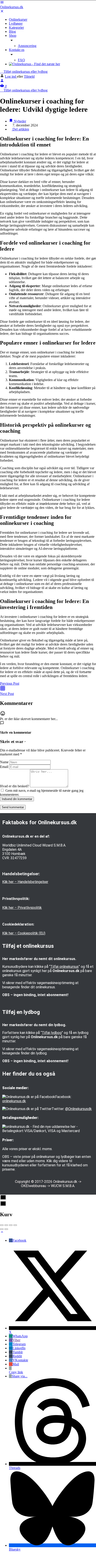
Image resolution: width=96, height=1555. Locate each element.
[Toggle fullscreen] (11, 1225)
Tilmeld (29, 76)
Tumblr (18, 1352)
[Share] (6, 1225)
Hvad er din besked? (14, 786)
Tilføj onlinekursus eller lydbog (25, 71)
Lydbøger (16, 23)
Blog (12, 31)
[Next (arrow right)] (6, 1229)
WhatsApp (20, 1336)
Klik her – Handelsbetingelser (25, 882)
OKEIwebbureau (33, 1186)
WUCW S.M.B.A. (63, 1186)
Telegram (19, 1344)
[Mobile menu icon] (48, 2)
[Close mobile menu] (2, 12)
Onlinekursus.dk (11, 7)
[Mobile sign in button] (2, 81)
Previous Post (9, 683)
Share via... (19, 1376)
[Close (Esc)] (2, 1225)
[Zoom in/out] (15, 1225)
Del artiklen (20, 129)
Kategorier (16, 27)
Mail (16, 1364)
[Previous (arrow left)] (2, 1229)
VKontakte (20, 1360)
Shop (12, 35)
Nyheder (19, 121)
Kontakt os (16, 50)
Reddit (17, 1356)
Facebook (19, 1240)
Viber (16, 1340)
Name (4, 762)
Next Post (7, 694)
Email (4, 767)
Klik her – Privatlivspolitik (22, 907)
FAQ (21, 60)
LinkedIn (19, 1348)
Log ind (11, 76)
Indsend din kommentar (17, 799)
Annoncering (27, 46)
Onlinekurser (18, 19)
